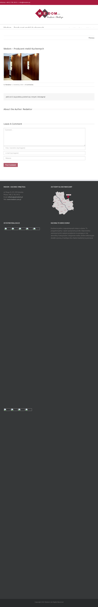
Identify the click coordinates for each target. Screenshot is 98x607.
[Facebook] (70, 97)
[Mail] (89, 97)
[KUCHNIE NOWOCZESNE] (28, 498)
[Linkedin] (85, 97)
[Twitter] (73, 97)
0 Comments (29, 85)
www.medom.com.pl (14, 199)
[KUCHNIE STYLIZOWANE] (29, 317)
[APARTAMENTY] (7, 230)
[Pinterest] (77, 97)
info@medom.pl (24, 2)
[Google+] (81, 97)
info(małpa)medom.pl (15, 197)
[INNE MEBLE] (7, 498)
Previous (91, 38)
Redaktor (8, 85)
